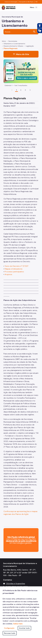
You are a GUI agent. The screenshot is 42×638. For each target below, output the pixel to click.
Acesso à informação (11, 1)
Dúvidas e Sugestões (15, 583)
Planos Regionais (11, 48)
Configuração (9, 628)
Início (4, 41)
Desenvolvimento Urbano (13, 46)
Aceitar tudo (24, 628)
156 (36, 1)
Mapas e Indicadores (13, 269)
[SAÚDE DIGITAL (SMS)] (21, 71)
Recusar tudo (9, 633)
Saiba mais (18, 623)
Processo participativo (14, 271)
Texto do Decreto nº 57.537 (16, 266)
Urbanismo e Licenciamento (14, 44)
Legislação (30, 46)
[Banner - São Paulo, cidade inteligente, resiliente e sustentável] (21, 540)
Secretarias (12, 41)
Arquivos (8, 274)
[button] (30, 90)
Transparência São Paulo (26, 1)
